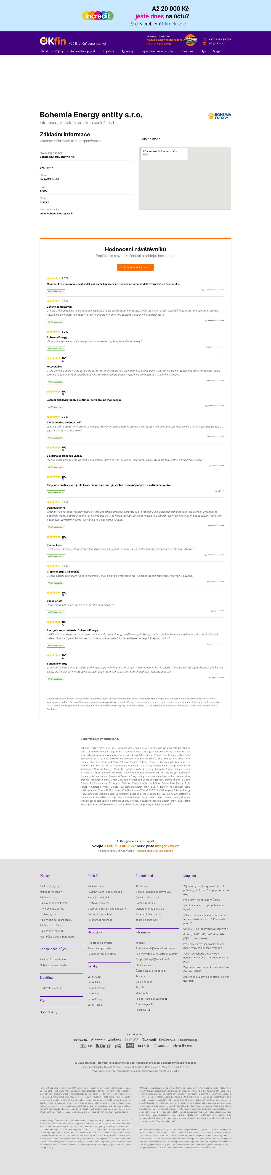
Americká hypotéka (99, 948)
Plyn (203, 51)
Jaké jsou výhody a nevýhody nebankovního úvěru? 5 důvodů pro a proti (205, 957)
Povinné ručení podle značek (105, 891)
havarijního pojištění (157, 1100)
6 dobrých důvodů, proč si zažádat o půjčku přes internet (205, 936)
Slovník (140, 987)
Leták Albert (95, 976)
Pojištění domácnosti (100, 919)
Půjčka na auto (48, 897)
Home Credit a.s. (145, 903)
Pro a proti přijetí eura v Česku (201, 899)
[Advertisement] (135, 79)
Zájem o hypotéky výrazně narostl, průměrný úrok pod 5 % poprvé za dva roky (206, 890)
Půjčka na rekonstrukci (53, 903)
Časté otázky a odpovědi (151, 970)
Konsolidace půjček (83, 51)
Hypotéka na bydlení (100, 942)
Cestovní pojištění (98, 903)
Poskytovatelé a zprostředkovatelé (156, 953)
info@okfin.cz (217, 43)
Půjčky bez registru (51, 930)
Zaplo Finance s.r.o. (147, 919)
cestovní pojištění (183, 1115)
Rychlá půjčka (48, 914)
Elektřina (188, 51)
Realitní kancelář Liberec (150, 998)
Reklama (141, 976)
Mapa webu (142, 993)
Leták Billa (94, 982)
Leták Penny (95, 999)
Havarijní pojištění (98, 897)
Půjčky (59, 51)
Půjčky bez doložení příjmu (56, 919)
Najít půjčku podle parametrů (57, 936)
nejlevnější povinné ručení (202, 1094)
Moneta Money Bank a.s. (150, 908)
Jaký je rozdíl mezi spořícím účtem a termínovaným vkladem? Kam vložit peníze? (205, 919)
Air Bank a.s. (143, 886)
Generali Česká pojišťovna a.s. (153, 891)
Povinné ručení (96, 886)
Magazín (218, 51)
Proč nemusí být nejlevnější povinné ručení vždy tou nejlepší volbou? (204, 946)
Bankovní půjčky (49, 886)
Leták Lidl (93, 993)
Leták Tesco (95, 1004)
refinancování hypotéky (183, 1147)
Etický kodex (143, 965)
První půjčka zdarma (52, 908)
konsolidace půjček (82, 1094)
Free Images (143, 1004)
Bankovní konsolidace (53, 959)
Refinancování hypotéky (102, 953)
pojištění (43, 1129)
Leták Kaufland (96, 988)
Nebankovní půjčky (51, 891)
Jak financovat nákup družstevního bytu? (204, 907)
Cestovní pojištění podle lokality (107, 908)
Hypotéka (143, 1129)
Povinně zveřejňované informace (155, 948)
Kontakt (140, 942)
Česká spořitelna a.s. (148, 897)
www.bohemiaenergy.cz (55, 213)
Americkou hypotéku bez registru (210, 1144)
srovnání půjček (89, 1091)
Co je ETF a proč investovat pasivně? (205, 928)
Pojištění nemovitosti (100, 914)
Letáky (93, 966)
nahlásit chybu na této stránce (155, 850)
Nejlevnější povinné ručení (158, 51)
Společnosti (144, 876)
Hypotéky (127, 51)
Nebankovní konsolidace (54, 965)
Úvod (44, 51)
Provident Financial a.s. (149, 914)
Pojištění (108, 51)
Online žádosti (144, 981)
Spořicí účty (48, 1012)
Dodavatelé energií (51, 988)
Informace (143, 932)
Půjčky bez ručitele (51, 925)
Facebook (141, 1009)
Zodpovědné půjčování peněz (153, 959)
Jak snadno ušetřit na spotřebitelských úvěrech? (206, 978)
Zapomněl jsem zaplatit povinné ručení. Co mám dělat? (206, 969)
